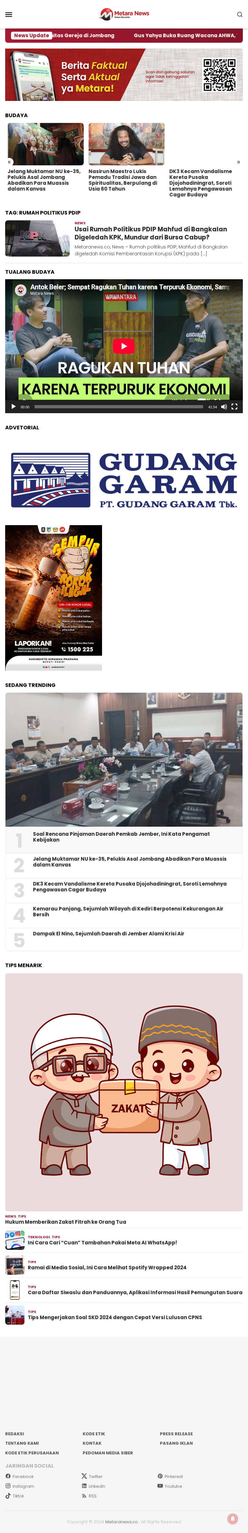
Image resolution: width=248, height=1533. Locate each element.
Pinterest (174, 1476)
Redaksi (14, 1434)
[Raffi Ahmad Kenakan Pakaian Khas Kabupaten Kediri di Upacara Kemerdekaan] (205, 144)
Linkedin (97, 1486)
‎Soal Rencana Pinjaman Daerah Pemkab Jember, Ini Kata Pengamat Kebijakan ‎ (121, 837)
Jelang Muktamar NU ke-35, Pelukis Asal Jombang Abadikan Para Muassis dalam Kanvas (130, 862)
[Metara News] (124, 14)
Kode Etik (94, 1434)
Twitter (96, 1476)
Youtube (173, 1486)
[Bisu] (224, 406)
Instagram (23, 1486)
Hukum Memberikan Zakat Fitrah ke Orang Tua (65, 1222)
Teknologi (39, 1237)
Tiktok (18, 1496)
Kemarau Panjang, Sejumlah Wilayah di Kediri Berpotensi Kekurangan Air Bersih (128, 912)
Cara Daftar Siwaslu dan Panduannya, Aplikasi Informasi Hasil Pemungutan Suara (135, 1293)
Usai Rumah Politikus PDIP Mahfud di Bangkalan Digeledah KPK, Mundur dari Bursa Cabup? (151, 233)
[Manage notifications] (233, 1519)
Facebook (23, 1476)
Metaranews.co (121, 1522)
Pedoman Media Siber (108, 1453)
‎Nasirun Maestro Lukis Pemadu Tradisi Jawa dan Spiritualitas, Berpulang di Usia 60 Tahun (39, 180)
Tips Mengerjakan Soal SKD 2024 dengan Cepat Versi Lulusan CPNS (115, 1317)
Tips (22, 1216)
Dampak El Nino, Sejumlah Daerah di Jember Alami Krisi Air (108, 934)
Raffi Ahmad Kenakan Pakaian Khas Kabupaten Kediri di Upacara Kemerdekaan (200, 180)
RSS (93, 1496)
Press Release (176, 1434)
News (80, 223)
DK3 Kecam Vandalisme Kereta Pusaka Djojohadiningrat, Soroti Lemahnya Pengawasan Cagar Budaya (117, 183)
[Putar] (13, 406)
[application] (124, 346)
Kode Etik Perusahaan (32, 1453)
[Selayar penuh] (234, 406)
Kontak (92, 1443)
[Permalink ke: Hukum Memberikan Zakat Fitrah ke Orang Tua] (124, 1092)
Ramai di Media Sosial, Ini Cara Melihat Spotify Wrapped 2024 (107, 1268)
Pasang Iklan (176, 1443)
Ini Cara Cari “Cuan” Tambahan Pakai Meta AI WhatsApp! (102, 1243)
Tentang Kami (22, 1443)
